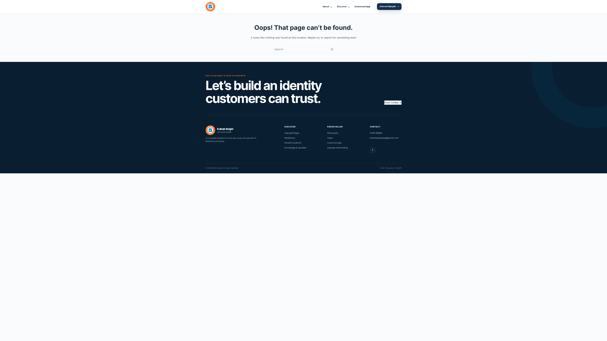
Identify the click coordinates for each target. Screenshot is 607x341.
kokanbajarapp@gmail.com (384, 138)
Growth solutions (293, 142)
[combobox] (300, 49)
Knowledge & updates (295, 147)
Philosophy (332, 133)
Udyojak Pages (292, 133)
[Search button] (332, 49)
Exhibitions (290, 138)
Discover (343, 6)
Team (330, 138)
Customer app (334, 142)
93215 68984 (376, 133)
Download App (362, 6)
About (327, 6)
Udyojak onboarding (337, 147)
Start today (393, 102)
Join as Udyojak (389, 6)
